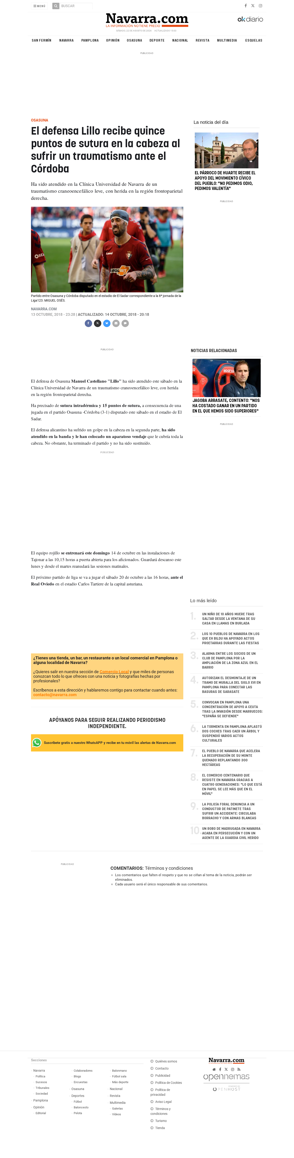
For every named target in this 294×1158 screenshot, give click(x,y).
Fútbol (78, 1101)
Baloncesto (81, 1107)
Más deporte (120, 1082)
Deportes (77, 1096)
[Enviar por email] (115, 323)
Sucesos (41, 1082)
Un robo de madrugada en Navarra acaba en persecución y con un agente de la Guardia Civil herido (231, 833)
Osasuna (134, 40)
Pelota (78, 1113)
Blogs (77, 1076)
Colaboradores (83, 1070)
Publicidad (162, 1076)
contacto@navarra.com (55, 694)
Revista (202, 40)
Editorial (41, 1113)
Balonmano (119, 1070)
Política (40, 1076)
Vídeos (116, 1114)
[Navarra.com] (147, 19)
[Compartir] (88, 323)
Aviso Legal (163, 1102)
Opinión (113, 40)
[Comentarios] (125, 323)
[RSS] (238, 1069)
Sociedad (42, 1093)
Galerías (117, 1108)
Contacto (162, 1068)
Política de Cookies (168, 1083)
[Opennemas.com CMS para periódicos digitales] (226, 1081)
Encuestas (81, 1082)
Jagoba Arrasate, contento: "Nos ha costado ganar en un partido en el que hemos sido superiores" (226, 406)
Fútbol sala (119, 1076)
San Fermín (41, 40)
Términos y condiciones (169, 868)
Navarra (66, 40)
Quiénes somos (166, 1061)
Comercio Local (114, 671)
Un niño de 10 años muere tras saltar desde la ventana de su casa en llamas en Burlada (228, 619)
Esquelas (253, 40)
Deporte (157, 40)
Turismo (161, 1121)
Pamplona (90, 40)
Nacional (180, 40)
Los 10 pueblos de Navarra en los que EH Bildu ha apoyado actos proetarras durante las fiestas (231, 638)
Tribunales (42, 1088)
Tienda (160, 1128)
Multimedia (227, 40)
